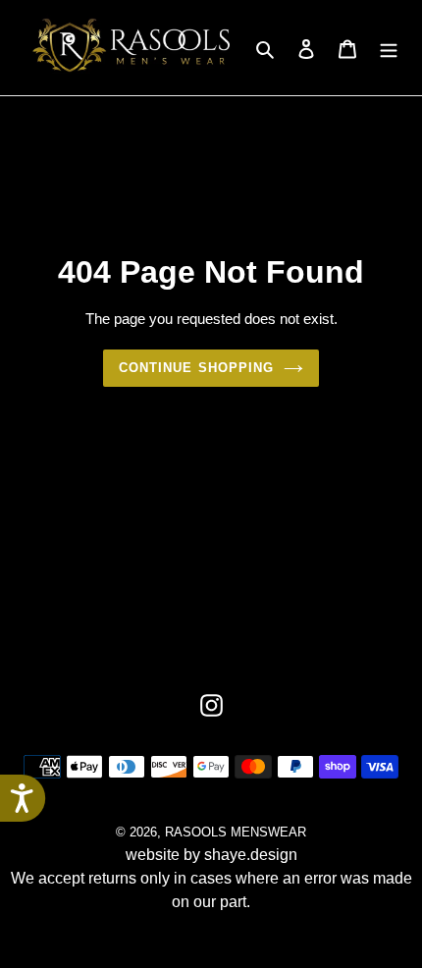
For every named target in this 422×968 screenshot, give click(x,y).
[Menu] (388, 48)
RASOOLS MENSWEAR (235, 832)
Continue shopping (196, 367)
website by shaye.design (211, 854)
